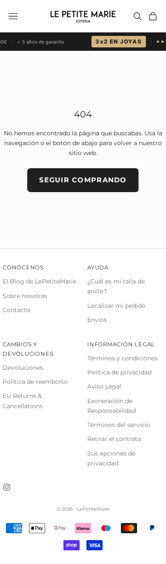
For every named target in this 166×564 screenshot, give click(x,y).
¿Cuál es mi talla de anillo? (116, 286)
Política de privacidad (119, 372)
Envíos (97, 320)
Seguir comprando (82, 180)
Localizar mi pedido (116, 306)
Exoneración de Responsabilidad (111, 406)
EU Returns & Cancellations (23, 400)
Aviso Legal (104, 386)
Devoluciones (23, 367)
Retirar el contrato (114, 439)
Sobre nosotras (25, 296)
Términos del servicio (118, 425)
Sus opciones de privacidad (111, 458)
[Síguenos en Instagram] (7, 487)
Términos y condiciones (122, 358)
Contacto (16, 310)
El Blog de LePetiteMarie (39, 281)
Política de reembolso (35, 382)
